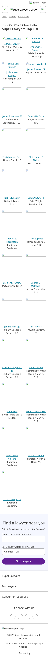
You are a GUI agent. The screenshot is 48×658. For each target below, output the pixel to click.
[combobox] (23, 539)
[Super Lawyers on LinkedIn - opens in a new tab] (35, 616)
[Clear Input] (41, 538)
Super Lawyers (11, 576)
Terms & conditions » (16, 643)
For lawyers (9, 586)
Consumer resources (15, 596)
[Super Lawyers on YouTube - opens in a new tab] (27, 616)
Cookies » (24, 646)
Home (4, 16)
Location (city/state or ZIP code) (18, 546)
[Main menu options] (5, 9)
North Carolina (23, 16)
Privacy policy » (35, 643)
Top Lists (12, 16)
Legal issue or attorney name (16, 534)
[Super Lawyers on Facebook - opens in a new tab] (12, 616)
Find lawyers (23, 561)
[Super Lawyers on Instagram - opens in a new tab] (20, 616)
